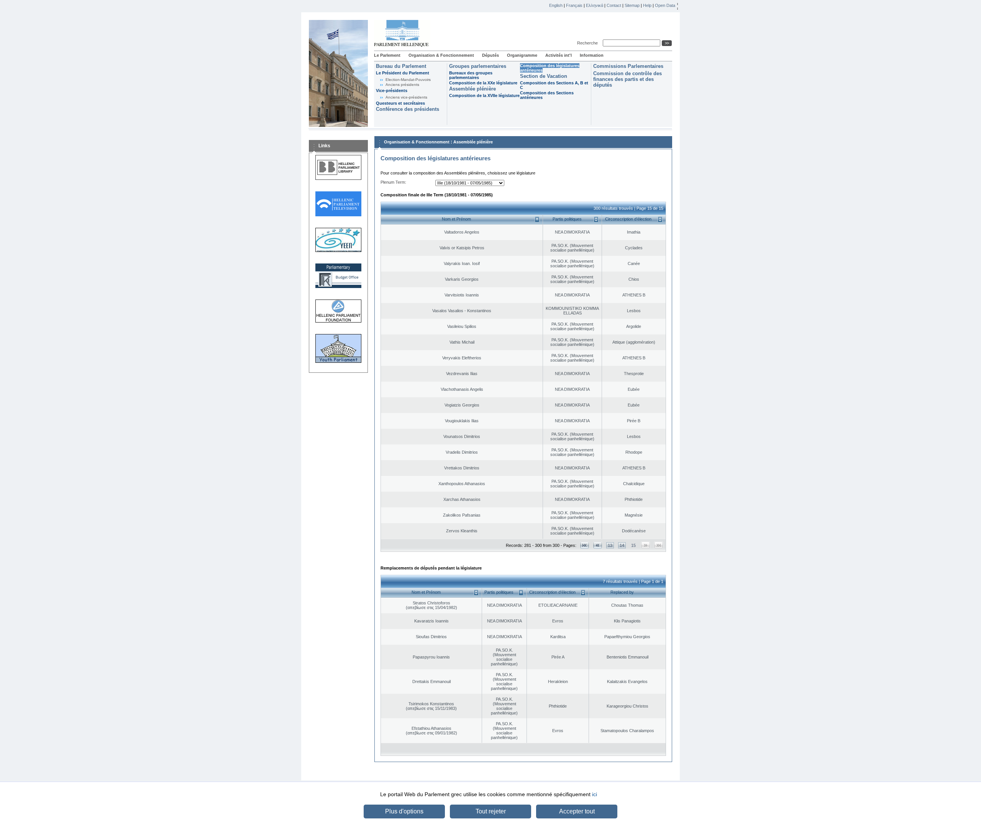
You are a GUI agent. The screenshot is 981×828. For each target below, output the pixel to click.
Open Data (665, 5)
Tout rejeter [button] (491, 811)
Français (574, 5)
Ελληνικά (594, 5)
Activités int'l (558, 55)
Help (647, 5)
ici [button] (594, 794)
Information (592, 55)
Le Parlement (387, 55)
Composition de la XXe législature (483, 83)
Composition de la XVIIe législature (484, 95)
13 (610, 545)
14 (622, 545)
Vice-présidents (391, 90)
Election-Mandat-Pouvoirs (408, 79)
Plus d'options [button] (404, 811)
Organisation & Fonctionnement (441, 55)
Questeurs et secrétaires (400, 103)
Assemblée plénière (472, 89)
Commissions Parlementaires (628, 66)
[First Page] (584, 545)
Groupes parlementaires (477, 66)
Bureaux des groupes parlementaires (470, 75)
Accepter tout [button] (577, 811)
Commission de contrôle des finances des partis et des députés (627, 79)
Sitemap (632, 5)
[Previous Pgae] (597, 545)
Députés (490, 55)
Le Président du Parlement (402, 73)
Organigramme (522, 55)
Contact (614, 5)
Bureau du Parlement (401, 66)
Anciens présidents (402, 84)
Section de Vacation (543, 76)
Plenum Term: (393, 182)
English (556, 5)
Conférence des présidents (407, 109)
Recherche (588, 43)
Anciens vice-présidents (406, 97)
